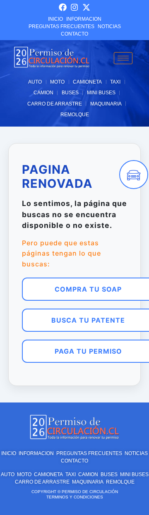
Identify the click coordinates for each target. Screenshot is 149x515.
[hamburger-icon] (123, 58)
